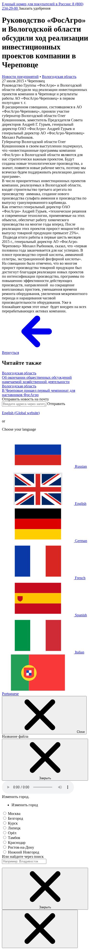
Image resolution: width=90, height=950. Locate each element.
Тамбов (14, 838)
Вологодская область (59, 77)
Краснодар (16, 842)
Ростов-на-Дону (21, 847)
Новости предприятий (20, 77)
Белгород (15, 818)
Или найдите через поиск (23, 856)
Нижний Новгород (23, 852)
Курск (13, 823)
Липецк (14, 828)
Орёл (12, 833)
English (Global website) (21, 413)
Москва (14, 814)
